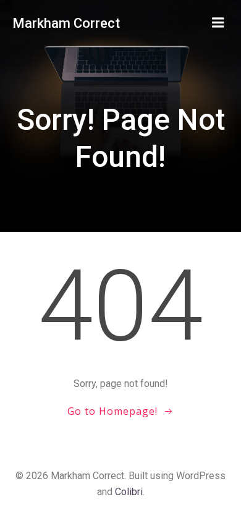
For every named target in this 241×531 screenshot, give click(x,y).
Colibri (129, 492)
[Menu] (218, 22)
